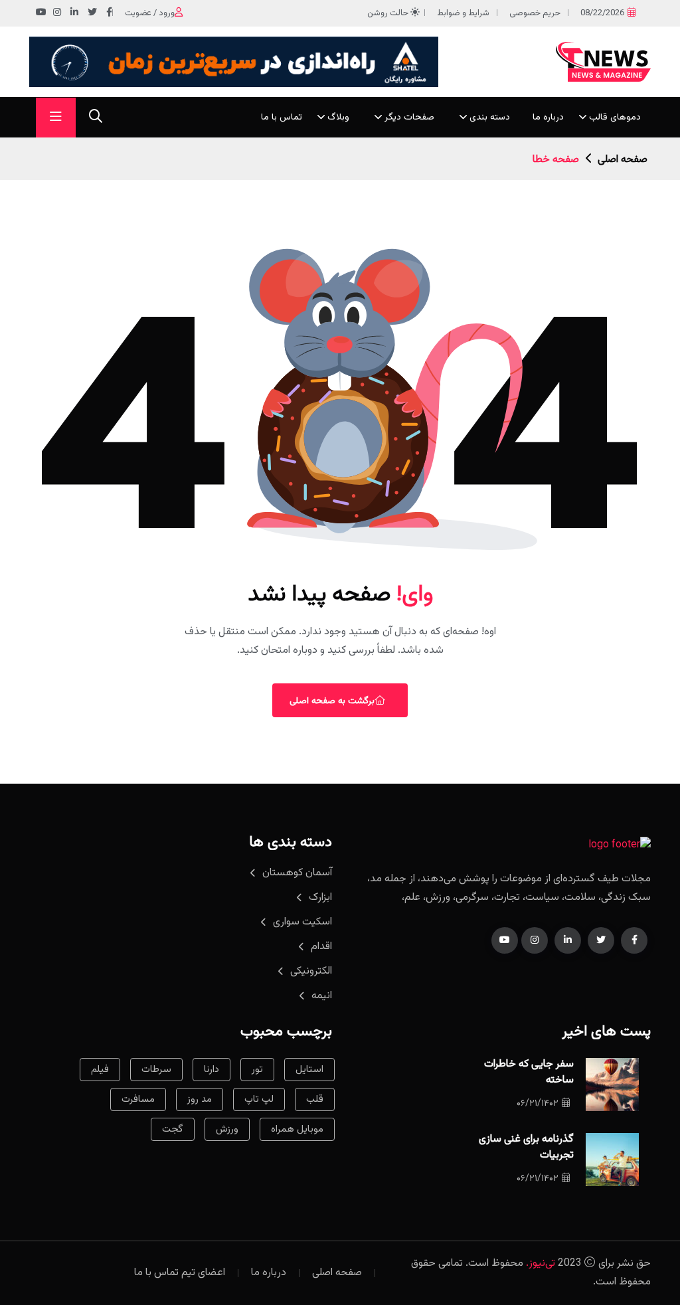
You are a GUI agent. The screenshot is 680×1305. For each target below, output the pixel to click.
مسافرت (138, 1099)
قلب (314, 1099)
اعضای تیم (203, 1272)
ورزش (227, 1129)
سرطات (156, 1069)
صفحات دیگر (409, 117)
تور (257, 1069)
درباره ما (548, 117)
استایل (309, 1069)
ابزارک (320, 898)
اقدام (321, 947)
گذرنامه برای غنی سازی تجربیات (526, 1147)
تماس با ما (281, 117)
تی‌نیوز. (540, 1263)
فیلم (100, 1069)
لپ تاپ (259, 1099)
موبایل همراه (297, 1129)
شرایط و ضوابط (463, 13)
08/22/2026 (602, 13)
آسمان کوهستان (297, 873)
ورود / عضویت (150, 13)
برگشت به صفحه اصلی (332, 701)
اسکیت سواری (302, 922)
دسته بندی (489, 117)
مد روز (199, 1099)
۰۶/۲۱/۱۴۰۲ (537, 1103)
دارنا (211, 1069)
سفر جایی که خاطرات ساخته (529, 1072)
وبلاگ (338, 117)
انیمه (321, 996)
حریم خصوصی (534, 13)
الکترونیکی (311, 971)
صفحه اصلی (622, 159)
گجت (172, 1129)
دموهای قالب (615, 117)
